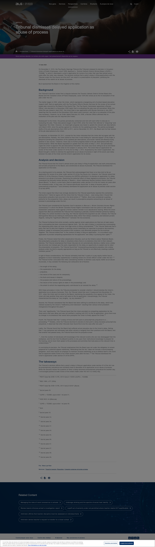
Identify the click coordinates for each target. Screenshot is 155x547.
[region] (77, 543)
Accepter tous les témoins (126, 543)
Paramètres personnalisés (111, 543)
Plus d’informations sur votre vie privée (37, 545)
